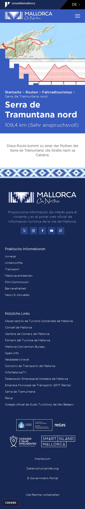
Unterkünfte (13, 262)
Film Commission (17, 282)
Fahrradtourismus (57, 92)
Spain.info (12, 353)
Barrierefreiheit (15, 288)
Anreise (10, 256)
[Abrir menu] (77, 16)
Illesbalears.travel (17, 359)
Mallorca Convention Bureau (25, 346)
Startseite (13, 92)
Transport (12, 269)
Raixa (9, 398)
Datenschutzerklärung (43, 468)
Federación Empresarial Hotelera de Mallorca (36, 378)
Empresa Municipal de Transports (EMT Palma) (38, 385)
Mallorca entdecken (19, 275)
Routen (32, 92)
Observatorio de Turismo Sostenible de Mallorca (39, 321)
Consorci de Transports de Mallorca (30, 366)
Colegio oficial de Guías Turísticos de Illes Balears (39, 404)
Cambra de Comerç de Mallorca (27, 333)
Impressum (42, 458)
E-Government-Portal (42, 478)
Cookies (10, 502)
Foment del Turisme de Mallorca (27, 340)
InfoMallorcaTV (15, 372)
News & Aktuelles (17, 295)
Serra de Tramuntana (20, 391)
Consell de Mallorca (18, 327)
